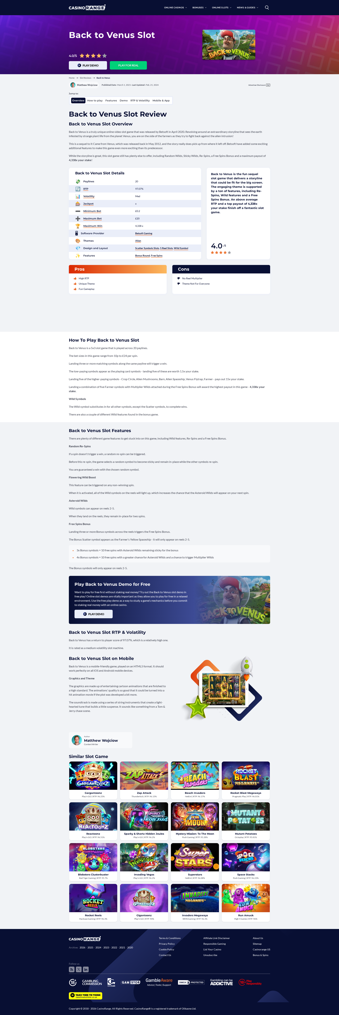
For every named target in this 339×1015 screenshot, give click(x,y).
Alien (138, 240)
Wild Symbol (181, 248)
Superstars (195, 874)
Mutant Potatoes (246, 833)
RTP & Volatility (140, 100)
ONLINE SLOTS (220, 7)
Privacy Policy (167, 943)
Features (111, 100)
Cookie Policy (166, 949)
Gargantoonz (93, 793)
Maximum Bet (92, 218)
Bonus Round (142, 255)
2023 (106, 947)
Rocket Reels (93, 915)
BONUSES (198, 7)
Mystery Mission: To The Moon (195, 833)
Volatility (88, 196)
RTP (85, 188)
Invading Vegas (144, 874)
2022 (114, 947)
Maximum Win (92, 226)
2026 (82, 947)
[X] (79, 969)
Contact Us (165, 955)
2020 (130, 947)
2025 (90, 947)
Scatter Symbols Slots (147, 248)
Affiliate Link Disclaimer (216, 938)
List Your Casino (212, 949)
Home (72, 77)
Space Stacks (245, 874)
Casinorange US (261, 949)
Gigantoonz (144, 915)
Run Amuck (246, 915)
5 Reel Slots (166, 248)
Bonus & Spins (260, 955)
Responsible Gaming (214, 943)
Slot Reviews (85, 77)
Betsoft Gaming (143, 233)
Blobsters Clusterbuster (93, 874)
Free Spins (156, 255)
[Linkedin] (86, 969)
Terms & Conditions (170, 938)
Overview (78, 100)
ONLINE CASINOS (174, 7)
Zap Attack (144, 793)
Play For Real (128, 65)
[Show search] (267, 7)
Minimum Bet (92, 211)
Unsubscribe (210, 955)
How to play (95, 100)
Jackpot (88, 203)
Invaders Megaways (195, 915)
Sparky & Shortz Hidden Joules (144, 833)
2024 (98, 947)
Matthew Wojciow (87, 84)
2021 (122, 947)
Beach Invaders (195, 793)
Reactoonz (93, 833)
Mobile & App (161, 100)
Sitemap (257, 943)
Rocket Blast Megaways (245, 793)
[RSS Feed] (72, 969)
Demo (124, 100)
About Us (258, 938)
